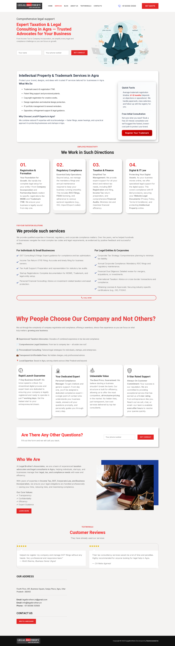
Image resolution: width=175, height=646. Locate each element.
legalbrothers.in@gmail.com (34, 599)
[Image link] (28, 640)
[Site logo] (29, 6)
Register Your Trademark (137, 133)
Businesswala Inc (152, 641)
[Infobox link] (127, 6)
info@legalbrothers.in (32, 603)
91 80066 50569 (32, 605)
